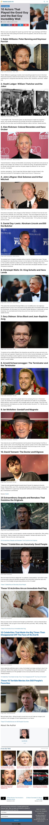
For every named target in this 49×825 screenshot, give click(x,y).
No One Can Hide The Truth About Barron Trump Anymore (8, 767)
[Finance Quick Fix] (7, 1)
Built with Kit (16, 824)
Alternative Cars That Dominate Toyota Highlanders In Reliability (40, 786)
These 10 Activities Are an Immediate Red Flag (13, 628)
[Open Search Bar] (44, 1)
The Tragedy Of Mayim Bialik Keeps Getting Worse (39, 767)
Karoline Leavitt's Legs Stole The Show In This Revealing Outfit (24, 767)
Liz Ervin (4, 22)
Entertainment (5, 6)
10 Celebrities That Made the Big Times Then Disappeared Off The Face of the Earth (23, 676)
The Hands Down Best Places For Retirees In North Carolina (24, 786)
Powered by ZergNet (44, 748)
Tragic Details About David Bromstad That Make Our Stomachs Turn (7, 787)
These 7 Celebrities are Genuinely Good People (13, 584)
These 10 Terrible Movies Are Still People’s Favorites (15, 721)
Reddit (7, 494)
